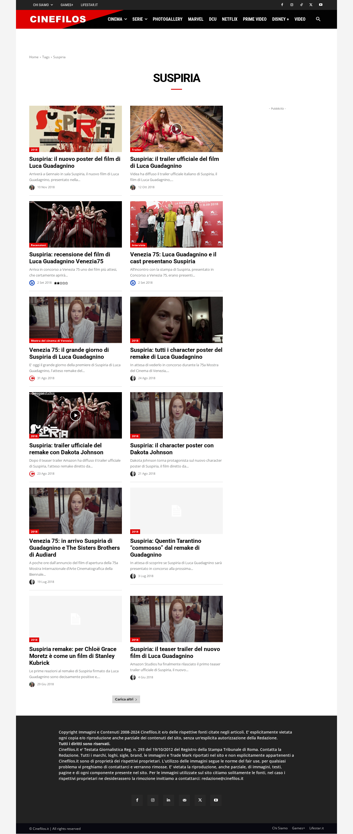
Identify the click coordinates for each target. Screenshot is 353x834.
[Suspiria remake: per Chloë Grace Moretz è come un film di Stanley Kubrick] (75, 619)
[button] (318, 19)
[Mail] (184, 800)
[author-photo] (32, 187)
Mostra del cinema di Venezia (51, 340)
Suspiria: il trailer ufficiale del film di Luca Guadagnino (174, 162)
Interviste (138, 245)
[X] (311, 5)
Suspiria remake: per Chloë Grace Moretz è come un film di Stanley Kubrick (72, 656)
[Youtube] (320, 5)
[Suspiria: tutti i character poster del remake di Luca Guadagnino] (176, 320)
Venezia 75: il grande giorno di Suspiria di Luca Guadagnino (69, 353)
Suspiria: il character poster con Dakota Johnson (172, 449)
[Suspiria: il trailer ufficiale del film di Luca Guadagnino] (176, 129)
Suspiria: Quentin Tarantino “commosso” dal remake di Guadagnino (165, 548)
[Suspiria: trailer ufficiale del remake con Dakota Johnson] (75, 415)
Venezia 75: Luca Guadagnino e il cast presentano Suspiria (173, 258)
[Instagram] (292, 5)
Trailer (136, 150)
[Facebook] (282, 5)
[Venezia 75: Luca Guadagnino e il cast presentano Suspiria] (176, 224)
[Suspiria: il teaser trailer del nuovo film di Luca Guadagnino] (176, 619)
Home (34, 57)
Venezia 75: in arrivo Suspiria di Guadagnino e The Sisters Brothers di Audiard (74, 548)
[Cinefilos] (61, 19)
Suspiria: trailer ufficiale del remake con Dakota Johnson (66, 449)
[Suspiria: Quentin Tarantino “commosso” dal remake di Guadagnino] (176, 511)
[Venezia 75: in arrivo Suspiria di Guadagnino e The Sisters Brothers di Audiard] (75, 511)
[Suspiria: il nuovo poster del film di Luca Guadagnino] (75, 129)
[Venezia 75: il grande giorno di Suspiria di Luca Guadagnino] (75, 320)
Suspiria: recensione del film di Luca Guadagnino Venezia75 (69, 258)
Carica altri (124, 699)
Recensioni (38, 245)
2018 (34, 150)
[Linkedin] (168, 800)
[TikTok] (301, 5)
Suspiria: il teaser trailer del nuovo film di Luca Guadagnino (175, 652)
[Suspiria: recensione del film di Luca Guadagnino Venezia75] (75, 224)
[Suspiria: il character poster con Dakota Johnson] (176, 415)
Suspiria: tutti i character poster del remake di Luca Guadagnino (176, 353)
